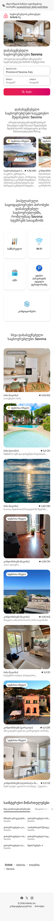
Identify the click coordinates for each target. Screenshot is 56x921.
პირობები (39, 906)
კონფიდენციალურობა (21, 906)
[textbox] (15, 82)
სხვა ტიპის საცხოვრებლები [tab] (17, 809)
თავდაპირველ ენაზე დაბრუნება (32, 7)
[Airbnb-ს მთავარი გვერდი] (6, 15)
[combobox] (27, 72)
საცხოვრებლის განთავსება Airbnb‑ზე (25, 16)
